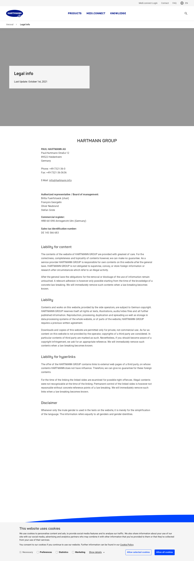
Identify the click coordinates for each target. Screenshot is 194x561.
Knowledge (118, 13)
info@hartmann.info (60, 180)
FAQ (175, 3)
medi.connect (95, 13)
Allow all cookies (164, 552)
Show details (95, 552)
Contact (165, 3)
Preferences (46, 552)
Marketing (80, 552)
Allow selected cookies (138, 552)
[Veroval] (14, 13)
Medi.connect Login (148, 3)
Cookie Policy (126, 545)
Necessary (28, 552)
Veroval (9, 24)
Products (75, 13)
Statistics (63, 552)
